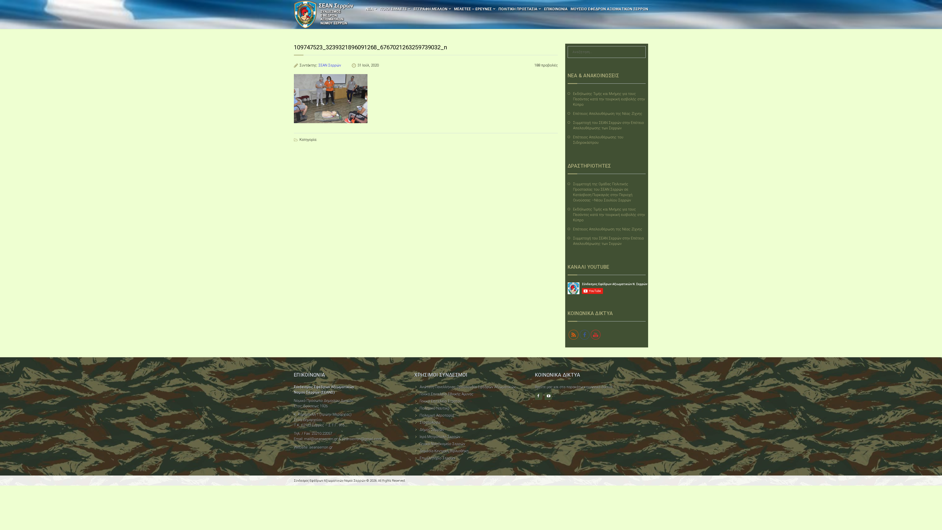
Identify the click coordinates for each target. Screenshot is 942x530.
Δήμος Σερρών (432, 429)
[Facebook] (538, 396)
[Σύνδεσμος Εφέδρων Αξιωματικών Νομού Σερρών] (324, 14)
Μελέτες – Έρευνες (473, 9)
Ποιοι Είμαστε (393, 9)
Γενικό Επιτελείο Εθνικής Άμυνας (446, 394)
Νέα (369, 9)
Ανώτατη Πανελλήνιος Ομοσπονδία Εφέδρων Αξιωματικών (468, 387)
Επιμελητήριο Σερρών (437, 458)
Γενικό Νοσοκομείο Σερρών (442, 444)
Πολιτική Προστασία (517, 9)
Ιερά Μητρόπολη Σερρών (440, 437)
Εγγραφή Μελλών (430, 9)
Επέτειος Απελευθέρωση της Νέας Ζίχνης (607, 113)
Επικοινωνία (556, 9)
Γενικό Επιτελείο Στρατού (441, 401)
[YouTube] (548, 396)
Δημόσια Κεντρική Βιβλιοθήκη (444, 451)
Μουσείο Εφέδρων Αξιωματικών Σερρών (609, 9)
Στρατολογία (430, 422)
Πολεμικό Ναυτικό (435, 408)
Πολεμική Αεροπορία (437, 415)
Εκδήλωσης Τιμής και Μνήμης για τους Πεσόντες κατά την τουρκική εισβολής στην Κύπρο (609, 99)
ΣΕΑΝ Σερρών (329, 65)
